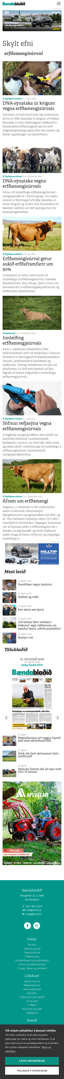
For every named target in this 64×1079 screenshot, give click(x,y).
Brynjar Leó (25, 637)
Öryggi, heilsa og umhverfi (32, 968)
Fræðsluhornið (32, 952)
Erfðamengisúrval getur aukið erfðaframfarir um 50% (28, 264)
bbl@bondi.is (33, 910)
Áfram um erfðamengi (25, 501)
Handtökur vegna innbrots (35, 584)
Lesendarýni (9, 333)
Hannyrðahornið (32, 989)
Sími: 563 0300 (33, 906)
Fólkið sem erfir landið (32, 997)
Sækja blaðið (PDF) (32, 665)
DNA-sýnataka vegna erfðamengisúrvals (24, 183)
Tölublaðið (15, 650)
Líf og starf (32, 1001)
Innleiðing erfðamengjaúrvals (22, 340)
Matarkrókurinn (32, 985)
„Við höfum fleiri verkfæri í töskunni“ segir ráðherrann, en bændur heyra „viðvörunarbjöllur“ (39, 625)
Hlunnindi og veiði (32, 1009)
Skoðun (32, 944)
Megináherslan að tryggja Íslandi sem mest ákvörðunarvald (39, 739)
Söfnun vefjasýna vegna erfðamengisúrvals (27, 425)
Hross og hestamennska (32, 964)
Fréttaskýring (32, 956)
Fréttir (32, 939)
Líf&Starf (32, 976)
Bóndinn (32, 993)
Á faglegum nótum (12, 98)
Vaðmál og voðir (28, 597)
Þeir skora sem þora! (31, 609)
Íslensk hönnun (32, 981)
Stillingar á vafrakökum (32, 1071)
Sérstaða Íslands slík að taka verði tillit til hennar (39, 770)
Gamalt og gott (32, 948)
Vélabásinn (32, 1013)
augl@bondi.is (33, 914)
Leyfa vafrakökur (32, 1061)
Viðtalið (32, 1005)
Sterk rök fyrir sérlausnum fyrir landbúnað (38, 755)
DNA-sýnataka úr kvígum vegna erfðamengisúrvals (29, 105)
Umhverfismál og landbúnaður (32, 960)
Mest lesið (15, 572)
